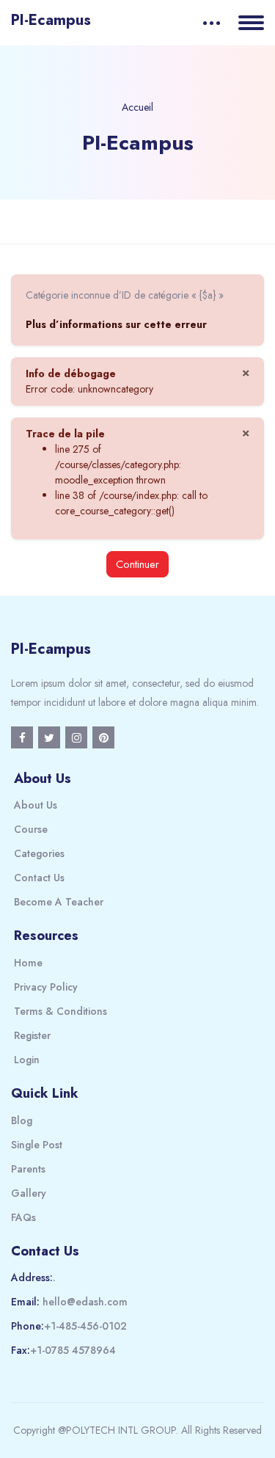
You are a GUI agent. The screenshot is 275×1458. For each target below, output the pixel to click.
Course (31, 829)
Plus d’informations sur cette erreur (116, 324)
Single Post (36, 1144)
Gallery (28, 1193)
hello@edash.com (85, 1301)
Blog (21, 1120)
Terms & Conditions (60, 1011)
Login (27, 1059)
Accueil (137, 107)
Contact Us (39, 877)
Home (28, 962)
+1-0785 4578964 (73, 1350)
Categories (39, 853)
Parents (28, 1169)
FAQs (23, 1217)
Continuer (137, 564)
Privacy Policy (46, 987)
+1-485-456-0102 (85, 1326)
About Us (35, 805)
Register (32, 1035)
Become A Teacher (58, 901)
